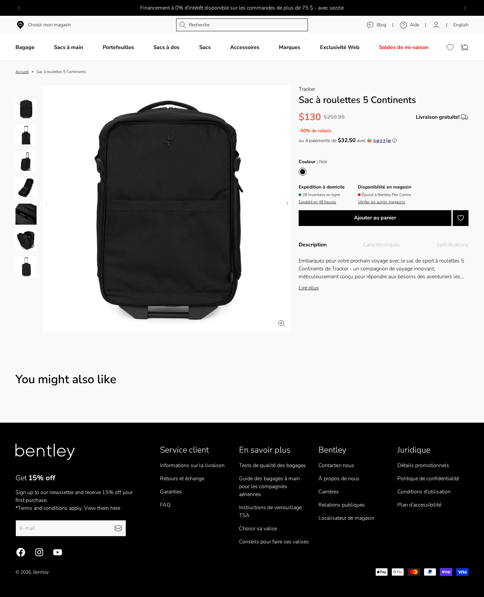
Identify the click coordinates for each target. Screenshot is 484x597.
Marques (289, 47)
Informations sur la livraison (192, 465)
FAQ (165, 505)
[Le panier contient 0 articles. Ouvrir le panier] (465, 47)
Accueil (22, 71)
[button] (384, 140)
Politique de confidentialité (428, 478)
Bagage (25, 47)
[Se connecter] (436, 25)
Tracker (307, 89)
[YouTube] (57, 552)
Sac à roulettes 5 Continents (61, 71)
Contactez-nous (336, 465)
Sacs (205, 47)
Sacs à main (68, 47)
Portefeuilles (118, 47)
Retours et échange (182, 478)
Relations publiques (341, 505)
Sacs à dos (166, 47)
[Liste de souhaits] (450, 47)
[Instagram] (39, 552)
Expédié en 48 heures (317, 202)
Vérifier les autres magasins (381, 202)
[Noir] (303, 172)
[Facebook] (20, 552)
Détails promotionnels (423, 465)
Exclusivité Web (340, 47)
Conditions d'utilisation (424, 491)
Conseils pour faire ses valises (274, 541)
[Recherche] (242, 24)
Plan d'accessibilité (419, 505)
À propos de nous (339, 478)
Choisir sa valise (258, 528)
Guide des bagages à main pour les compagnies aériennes (269, 486)
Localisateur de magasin (346, 518)
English (461, 25)
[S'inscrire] (118, 528)
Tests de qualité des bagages (272, 465)
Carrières (328, 491)
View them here (102, 508)
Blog (381, 25)
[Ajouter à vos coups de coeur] (461, 218)
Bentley (41, 572)
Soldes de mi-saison (403, 47)
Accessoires (244, 47)
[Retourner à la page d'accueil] (45, 452)
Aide (414, 25)
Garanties (171, 491)
